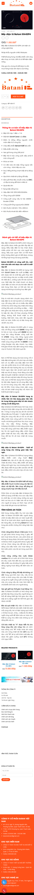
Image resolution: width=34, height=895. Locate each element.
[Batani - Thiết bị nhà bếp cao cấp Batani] (17, 3)
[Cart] (30, 3)
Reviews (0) (5, 123)
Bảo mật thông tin (7, 712)
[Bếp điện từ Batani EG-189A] (25, 655)
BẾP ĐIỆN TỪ (10, 31)
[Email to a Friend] (13, 107)
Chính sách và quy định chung (10, 709)
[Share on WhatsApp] (3, 107)
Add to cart (18, 96)
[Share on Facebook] (6, 107)
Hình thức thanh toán (7, 714)
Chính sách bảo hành (7, 721)
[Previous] (1, 663)
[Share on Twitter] (10, 107)
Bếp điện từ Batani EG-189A (25, 662)
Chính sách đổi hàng (7, 717)
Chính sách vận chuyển (8, 719)
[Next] (33, 663)
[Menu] (3, 3)
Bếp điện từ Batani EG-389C (8, 665)
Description (5, 119)
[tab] (17, 119)
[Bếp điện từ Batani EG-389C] (8, 656)
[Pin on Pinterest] (16, 107)
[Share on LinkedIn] (20, 107)
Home (3, 31)
